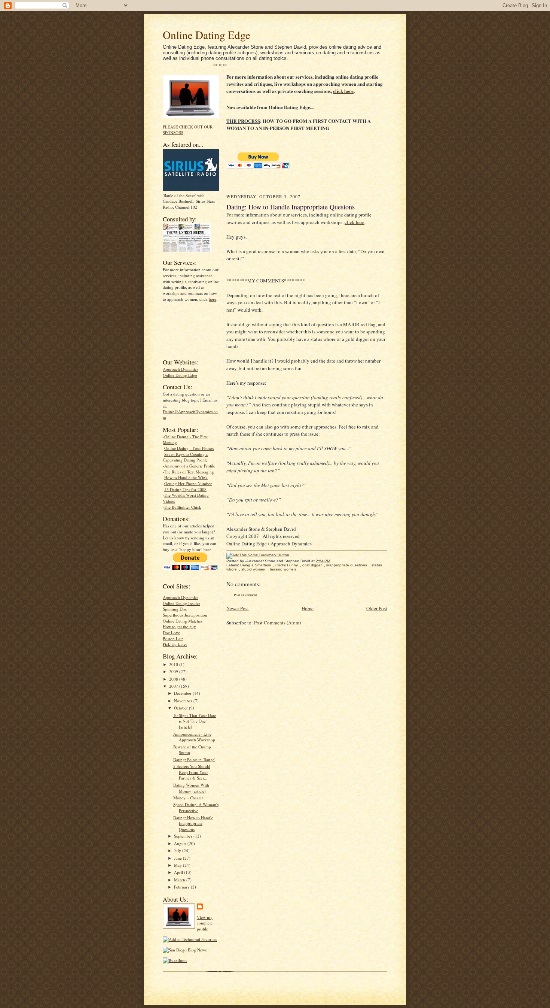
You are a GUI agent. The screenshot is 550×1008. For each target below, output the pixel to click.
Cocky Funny (286, 565)
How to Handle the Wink (186, 477)
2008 (174, 679)
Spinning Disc (175, 609)
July (178, 850)
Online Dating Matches (182, 621)
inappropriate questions (346, 565)
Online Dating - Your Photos (189, 448)
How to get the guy (179, 626)
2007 (174, 686)
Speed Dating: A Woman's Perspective (196, 807)
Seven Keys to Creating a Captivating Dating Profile (185, 457)
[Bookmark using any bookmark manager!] (257, 555)
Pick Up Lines (175, 644)
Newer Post (237, 608)
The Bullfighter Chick (182, 507)
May (178, 865)
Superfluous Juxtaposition (185, 615)
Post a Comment (245, 595)
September (183, 836)
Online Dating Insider (181, 603)
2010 (174, 664)
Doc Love (171, 632)
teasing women (283, 569)
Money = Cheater (188, 797)
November (183, 700)
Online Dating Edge (206, 34)
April (179, 872)
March (180, 880)
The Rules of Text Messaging (189, 472)
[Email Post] (333, 561)
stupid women (253, 569)
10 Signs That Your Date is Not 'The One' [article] (194, 721)
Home (308, 608)
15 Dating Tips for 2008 (185, 489)
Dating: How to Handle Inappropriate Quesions (193, 823)
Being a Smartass (255, 565)
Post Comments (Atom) (277, 622)
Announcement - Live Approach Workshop (194, 737)
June (178, 858)
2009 (174, 671)
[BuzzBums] (175, 960)
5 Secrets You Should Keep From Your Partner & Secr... (191, 772)
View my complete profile (205, 923)
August (180, 843)
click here (343, 90)
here (212, 299)
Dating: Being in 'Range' (194, 759)
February (182, 887)
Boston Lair (173, 638)
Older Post (376, 608)
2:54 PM (323, 561)
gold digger (312, 565)
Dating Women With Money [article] (191, 788)
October (181, 708)
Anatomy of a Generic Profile (189, 466)
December (183, 693)
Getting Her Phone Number (188, 483)
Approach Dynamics (180, 369)
